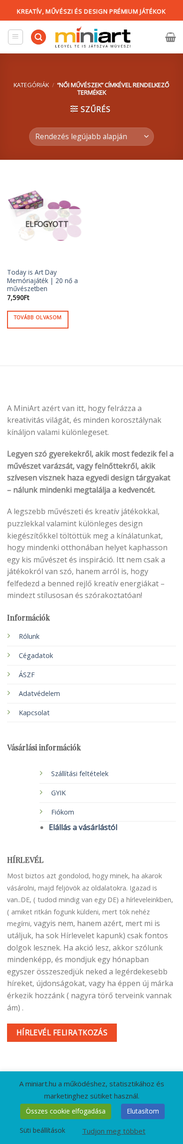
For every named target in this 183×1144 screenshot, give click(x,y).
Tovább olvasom (38, 317)
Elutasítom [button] (143, 1111)
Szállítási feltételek (79, 773)
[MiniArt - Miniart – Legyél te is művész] (93, 37)
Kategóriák (31, 85)
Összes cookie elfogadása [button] (66, 1111)
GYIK (58, 792)
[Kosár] (170, 37)
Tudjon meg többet (113, 1131)
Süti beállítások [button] (42, 1130)
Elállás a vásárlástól (83, 827)
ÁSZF (27, 674)
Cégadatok (36, 655)
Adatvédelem (39, 693)
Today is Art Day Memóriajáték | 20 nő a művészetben (42, 280)
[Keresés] (38, 37)
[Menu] (15, 37)
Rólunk (29, 636)
